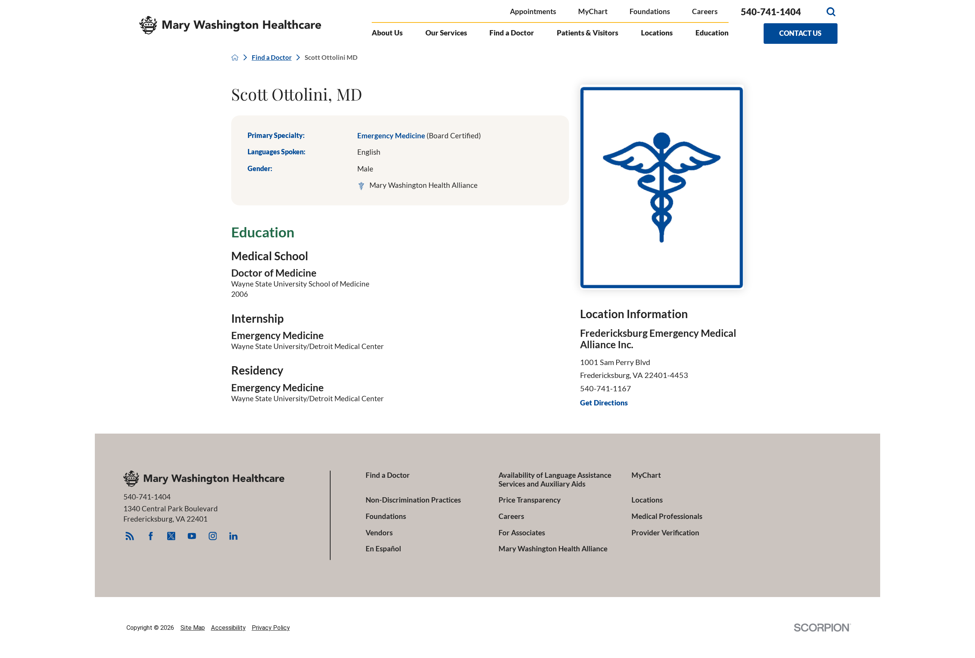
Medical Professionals (666, 516)
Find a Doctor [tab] (511, 32)
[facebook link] (150, 536)
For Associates (522, 532)
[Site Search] (831, 11)
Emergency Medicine (419, 135)
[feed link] (129, 536)
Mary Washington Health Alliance (553, 548)
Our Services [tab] (446, 32)
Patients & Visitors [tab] (587, 32)
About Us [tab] (387, 32)
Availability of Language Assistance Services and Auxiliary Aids (555, 479)
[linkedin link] (233, 536)
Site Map (193, 627)
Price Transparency (530, 499)
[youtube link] (191, 536)
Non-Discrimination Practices (413, 499)
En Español (383, 548)
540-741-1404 (771, 11)
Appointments (533, 11)
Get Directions (604, 403)
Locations (647, 499)
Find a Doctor (272, 57)
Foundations (650, 11)
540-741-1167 (605, 388)
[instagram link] (212, 536)
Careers (705, 11)
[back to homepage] (234, 57)
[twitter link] (171, 536)
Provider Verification (665, 532)
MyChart (592, 11)
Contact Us (800, 33)
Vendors (379, 532)
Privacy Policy (271, 627)
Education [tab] (712, 32)
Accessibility (228, 627)
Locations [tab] (657, 32)
